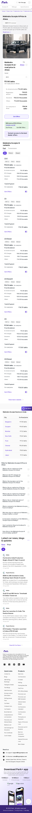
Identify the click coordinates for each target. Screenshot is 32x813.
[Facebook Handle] (9, 664)
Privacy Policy (18, 810)
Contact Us (7, 674)
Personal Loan (22, 694)
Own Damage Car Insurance (9, 729)
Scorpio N (5, 7)
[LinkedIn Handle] (19, 664)
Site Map (26, 810)
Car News (6, 703)
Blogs (5, 676)
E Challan (20, 679)
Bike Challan (21, 744)
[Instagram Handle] (4, 664)
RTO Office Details (23, 691)
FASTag (20, 682)
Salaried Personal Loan (22, 740)
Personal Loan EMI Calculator (22, 698)
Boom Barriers (8, 712)
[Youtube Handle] (23, 664)
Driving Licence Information (8, 694)
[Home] (4, 2)
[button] (26, 191)
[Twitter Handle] (14, 664)
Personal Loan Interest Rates (8, 721)
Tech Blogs (7, 687)
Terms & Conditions (8, 810)
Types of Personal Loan (23, 723)
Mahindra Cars (18, 11)
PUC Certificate (8, 732)
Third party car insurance (22, 718)
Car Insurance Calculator (22, 708)
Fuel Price (20, 688)
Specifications (25, 7)
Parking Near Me (22, 685)
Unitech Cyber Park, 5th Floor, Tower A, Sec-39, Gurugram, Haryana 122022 (16, 760)
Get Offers (16, 116)
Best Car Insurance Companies (21, 734)
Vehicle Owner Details (22, 703)
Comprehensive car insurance (8, 716)
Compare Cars (8, 706)
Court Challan (7, 735)
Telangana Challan (9, 684)
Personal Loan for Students (22, 728)
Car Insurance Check (22, 713)
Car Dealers (7, 709)
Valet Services (8, 690)
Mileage (14, 7)
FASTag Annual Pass (8, 699)
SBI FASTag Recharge (7, 680)
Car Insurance (22, 676)
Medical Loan (7, 725)
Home (3, 11)
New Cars (10, 11)
